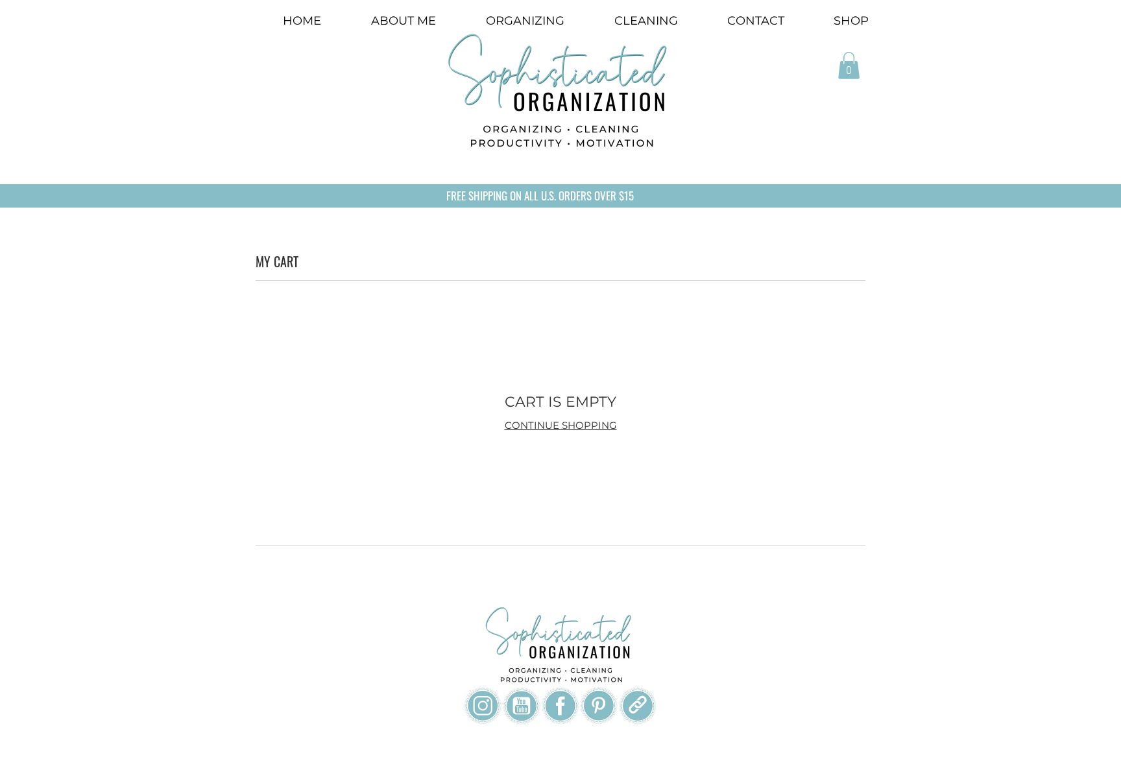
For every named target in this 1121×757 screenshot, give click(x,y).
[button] (849, 65)
